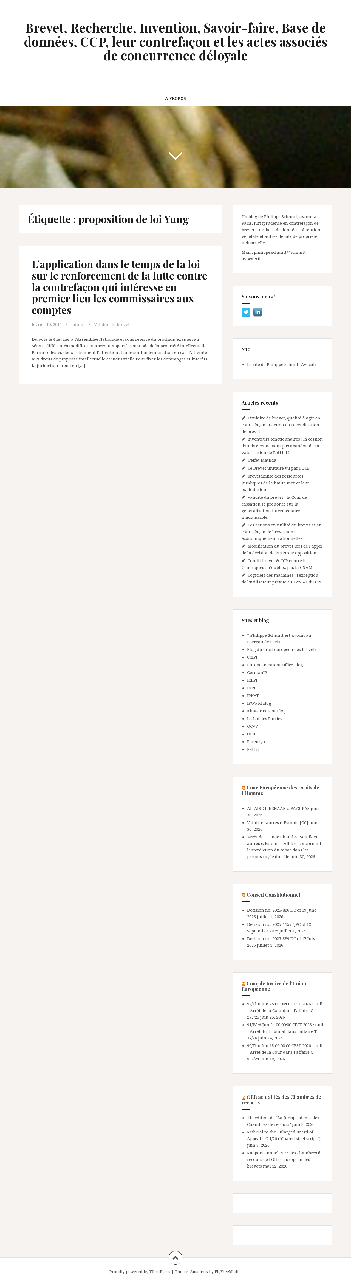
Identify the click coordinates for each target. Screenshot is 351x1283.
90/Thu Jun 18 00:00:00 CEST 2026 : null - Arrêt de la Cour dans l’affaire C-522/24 (284, 1052)
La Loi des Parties (264, 718)
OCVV (252, 726)
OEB (251, 734)
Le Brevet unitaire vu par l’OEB (279, 468)
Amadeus (199, 1271)
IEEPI (252, 680)
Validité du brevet (112, 324)
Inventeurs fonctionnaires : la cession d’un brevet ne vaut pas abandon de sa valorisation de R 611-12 (282, 445)
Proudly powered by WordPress (139, 1271)
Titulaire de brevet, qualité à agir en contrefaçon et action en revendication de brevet (281, 424)
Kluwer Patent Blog (266, 711)
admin (78, 324)
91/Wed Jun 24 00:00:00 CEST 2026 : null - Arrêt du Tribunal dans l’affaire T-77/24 (285, 1031)
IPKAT (253, 695)
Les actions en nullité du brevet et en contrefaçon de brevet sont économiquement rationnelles (282, 531)
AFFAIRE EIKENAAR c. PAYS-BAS (278, 808)
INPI (251, 687)
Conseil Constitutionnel (273, 895)
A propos (175, 98)
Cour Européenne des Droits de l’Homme (280, 790)
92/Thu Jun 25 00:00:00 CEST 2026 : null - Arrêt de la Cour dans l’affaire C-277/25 (284, 1010)
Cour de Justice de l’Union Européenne (274, 986)
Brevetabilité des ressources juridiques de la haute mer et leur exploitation (275, 482)
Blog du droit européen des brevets (282, 649)
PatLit (253, 749)
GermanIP (257, 672)
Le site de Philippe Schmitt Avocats (282, 364)
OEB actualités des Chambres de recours (281, 1100)
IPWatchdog (259, 703)
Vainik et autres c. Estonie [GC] (277, 822)
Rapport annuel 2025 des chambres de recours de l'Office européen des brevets (285, 1159)
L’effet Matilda (262, 460)
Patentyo (256, 741)
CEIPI (252, 657)
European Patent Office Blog (275, 664)
